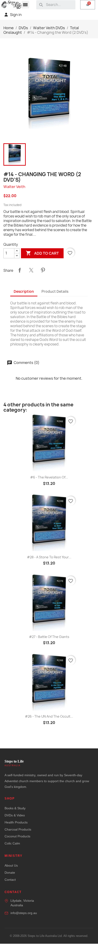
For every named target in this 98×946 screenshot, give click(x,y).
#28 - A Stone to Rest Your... (49, 557)
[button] (25, 4)
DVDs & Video (15, 815)
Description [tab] (24, 291)
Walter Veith (14, 186)
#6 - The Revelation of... (49, 477)
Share (19, 270)
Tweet (31, 270)
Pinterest (42, 270)
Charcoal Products (18, 829)
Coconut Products (17, 836)
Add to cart (42, 253)
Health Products (16, 822)
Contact (10, 879)
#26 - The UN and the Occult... (49, 716)
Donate (10, 872)
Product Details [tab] (54, 291)
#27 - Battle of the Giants (49, 637)
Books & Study (15, 808)
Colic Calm (12, 843)
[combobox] (59, 4)
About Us (11, 865)
